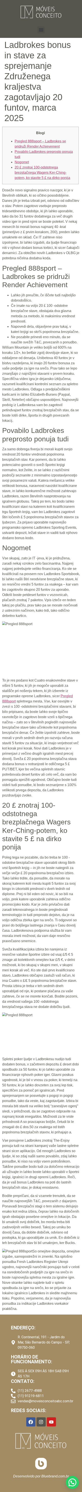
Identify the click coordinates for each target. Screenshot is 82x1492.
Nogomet (22, 162)
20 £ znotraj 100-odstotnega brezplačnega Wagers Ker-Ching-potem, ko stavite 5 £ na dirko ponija (42, 172)
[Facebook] (30, 1421)
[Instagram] (41, 1421)
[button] (41, 30)
